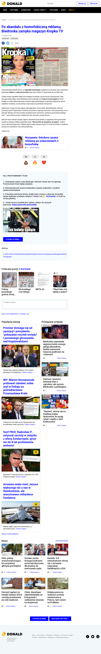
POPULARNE (54, 10)
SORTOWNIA (14, 10)
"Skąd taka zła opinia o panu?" (60, 290)
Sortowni (25, 269)
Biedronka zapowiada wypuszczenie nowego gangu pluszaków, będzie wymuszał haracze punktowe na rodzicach (54, 348)
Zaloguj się (82, 3)
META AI (40, 289)
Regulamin (51, 637)
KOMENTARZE (26, 10)
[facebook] (4, 43)
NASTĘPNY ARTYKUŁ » (60, 619)
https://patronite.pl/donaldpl (24, 205)
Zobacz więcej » (35, 147)
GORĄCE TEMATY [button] (39, 10)
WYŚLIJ (17, 43)
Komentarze (41, 635)
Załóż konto (94, 3)
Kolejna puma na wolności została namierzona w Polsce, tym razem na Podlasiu (56, 597)
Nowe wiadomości (62, 541)
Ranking (56, 635)
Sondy (71, 635)
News (34, 635)
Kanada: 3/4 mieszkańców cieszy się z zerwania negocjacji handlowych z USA (57, 563)
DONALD (4, 20)
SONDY (63, 10)
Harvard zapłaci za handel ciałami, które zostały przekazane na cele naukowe (12, 596)
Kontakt (34, 637)
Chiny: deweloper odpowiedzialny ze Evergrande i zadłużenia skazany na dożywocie (34, 597)
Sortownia (50, 196)
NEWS (5, 10)
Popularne (49, 635)
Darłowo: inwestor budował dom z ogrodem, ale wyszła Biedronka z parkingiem (54, 383)
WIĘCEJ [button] (71, 10)
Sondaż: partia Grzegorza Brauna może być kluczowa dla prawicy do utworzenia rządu (34, 563)
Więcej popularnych (10, 534)
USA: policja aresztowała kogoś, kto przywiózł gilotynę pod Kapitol (11, 562)
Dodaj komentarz (10, 302)
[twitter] (8, 43)
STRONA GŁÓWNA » (13, 239)
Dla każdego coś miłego (25, 290)
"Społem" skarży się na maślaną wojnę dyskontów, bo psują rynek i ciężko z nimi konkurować (54, 416)
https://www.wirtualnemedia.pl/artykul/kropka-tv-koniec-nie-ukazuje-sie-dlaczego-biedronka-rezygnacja (34, 255)
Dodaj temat (42, 637)
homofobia (14, 38)
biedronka (5, 38)
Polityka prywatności (62, 637)
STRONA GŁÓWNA (39, 619)
